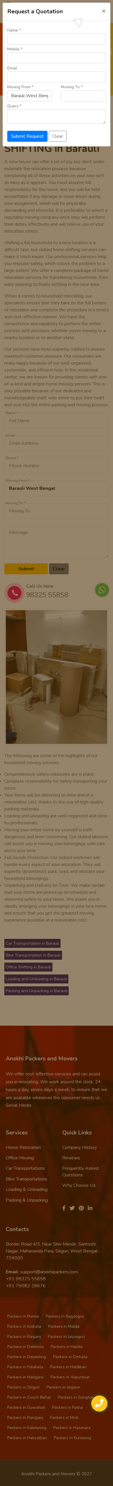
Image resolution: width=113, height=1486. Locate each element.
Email (12, 68)
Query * (14, 106)
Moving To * (72, 87)
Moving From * (20, 87)
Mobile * (14, 49)
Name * (14, 30)
